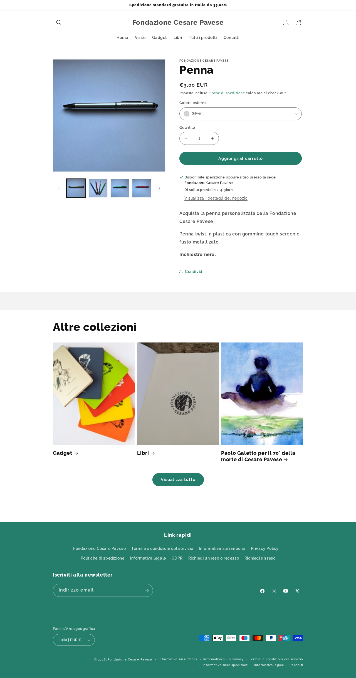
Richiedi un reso (260, 558)
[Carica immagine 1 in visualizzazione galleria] (76, 188)
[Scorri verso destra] (159, 188)
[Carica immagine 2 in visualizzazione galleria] (98, 188)
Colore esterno (193, 103)
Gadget (62, 453)
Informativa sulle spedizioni (226, 665)
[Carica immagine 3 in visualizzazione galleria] (120, 188)
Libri (143, 453)
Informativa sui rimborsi (222, 548)
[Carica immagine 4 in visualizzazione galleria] (141, 188)
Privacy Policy (265, 548)
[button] (59, 22)
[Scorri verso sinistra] (59, 188)
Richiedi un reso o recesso (213, 558)
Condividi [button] (194, 271)
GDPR (177, 558)
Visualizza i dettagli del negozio (216, 198)
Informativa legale (148, 558)
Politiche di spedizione (103, 558)
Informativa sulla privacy (223, 659)
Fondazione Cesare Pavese (99, 548)
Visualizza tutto (178, 479)
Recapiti (296, 665)
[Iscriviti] (146, 590)
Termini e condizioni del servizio (162, 548)
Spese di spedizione (227, 93)
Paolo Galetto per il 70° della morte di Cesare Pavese (258, 456)
